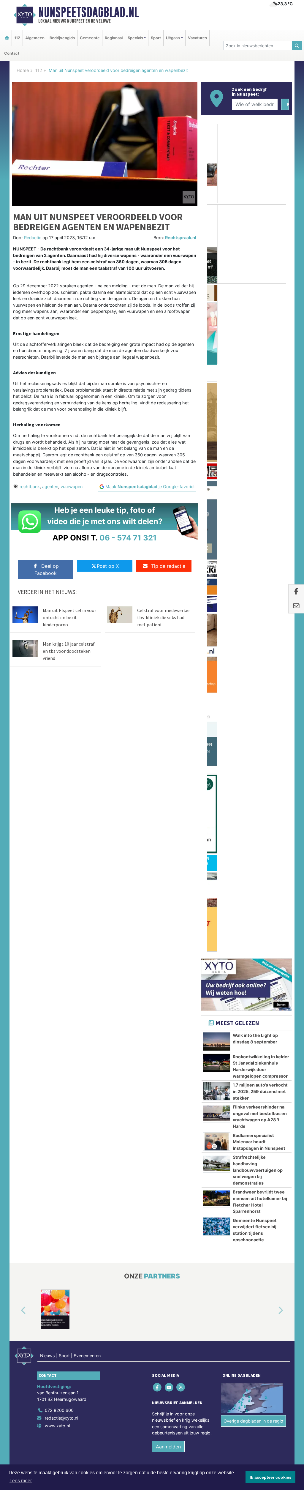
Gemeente (90, 38)
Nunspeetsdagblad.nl (88, 12)
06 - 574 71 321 (128, 537)
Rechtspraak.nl (180, 237)
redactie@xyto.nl (61, 895)
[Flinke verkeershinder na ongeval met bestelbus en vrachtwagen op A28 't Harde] (216, 590)
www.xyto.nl (57, 902)
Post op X (108, 566)
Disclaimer (239, 960)
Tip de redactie (168, 566)
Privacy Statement (269, 960)
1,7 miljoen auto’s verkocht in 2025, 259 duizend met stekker (260, 569)
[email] (296, 606)
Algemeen (35, 38)
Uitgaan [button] (173, 38)
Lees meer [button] (21, 1480)
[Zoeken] (297, 45)
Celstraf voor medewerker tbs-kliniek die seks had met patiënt (163, 617)
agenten (50, 486)
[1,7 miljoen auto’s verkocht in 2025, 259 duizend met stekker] (216, 568)
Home (23, 70)
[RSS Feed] (181, 864)
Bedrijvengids (62, 38)
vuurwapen (72, 486)
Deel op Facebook (46, 569)
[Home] (6, 37)
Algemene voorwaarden (204, 960)
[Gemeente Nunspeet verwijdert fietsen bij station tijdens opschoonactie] (216, 703)
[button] (17, 788)
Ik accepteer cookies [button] (271, 1477)
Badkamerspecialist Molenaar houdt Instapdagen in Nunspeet (259, 619)
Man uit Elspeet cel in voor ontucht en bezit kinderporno (69, 617)
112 (17, 38)
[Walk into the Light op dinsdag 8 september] (216, 519)
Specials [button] (135, 38)
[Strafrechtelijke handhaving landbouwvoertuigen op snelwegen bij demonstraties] (216, 640)
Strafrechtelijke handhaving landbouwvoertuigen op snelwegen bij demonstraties (258, 647)
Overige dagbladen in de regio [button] (253, 898)
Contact (11, 53)
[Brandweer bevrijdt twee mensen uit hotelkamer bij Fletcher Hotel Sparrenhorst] (216, 675)
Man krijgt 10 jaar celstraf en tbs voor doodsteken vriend (69, 651)
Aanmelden (168, 924)
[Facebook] (158, 864)
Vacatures (197, 38)
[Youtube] (169, 864)
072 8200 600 (59, 887)
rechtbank (30, 486)
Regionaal (114, 38)
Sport (156, 38)
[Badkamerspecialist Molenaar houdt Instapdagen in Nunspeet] (216, 618)
